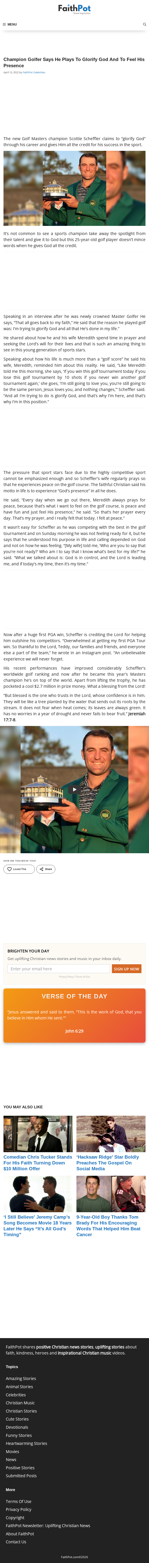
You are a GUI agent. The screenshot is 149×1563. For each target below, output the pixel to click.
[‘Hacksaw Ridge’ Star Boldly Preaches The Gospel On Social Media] (111, 1149)
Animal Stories (19, 1386)
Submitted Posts (21, 1475)
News (11, 1459)
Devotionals (17, 1427)
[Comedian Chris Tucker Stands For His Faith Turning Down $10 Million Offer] (38, 1149)
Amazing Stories (21, 1378)
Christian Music (20, 1403)
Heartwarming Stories (26, 1443)
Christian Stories (21, 1411)
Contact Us (16, 1541)
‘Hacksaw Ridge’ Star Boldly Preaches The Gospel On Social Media (107, 1162)
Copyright (15, 1517)
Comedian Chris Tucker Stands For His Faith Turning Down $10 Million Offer (37, 1162)
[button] (144, 24)
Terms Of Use (18, 1501)
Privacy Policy (18, 1509)
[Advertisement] (74, 40)
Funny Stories (19, 1435)
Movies (12, 1451)
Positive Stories (20, 1467)
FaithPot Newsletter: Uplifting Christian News (48, 1525)
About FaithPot (20, 1533)
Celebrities (39, 72)
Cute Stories (17, 1419)
